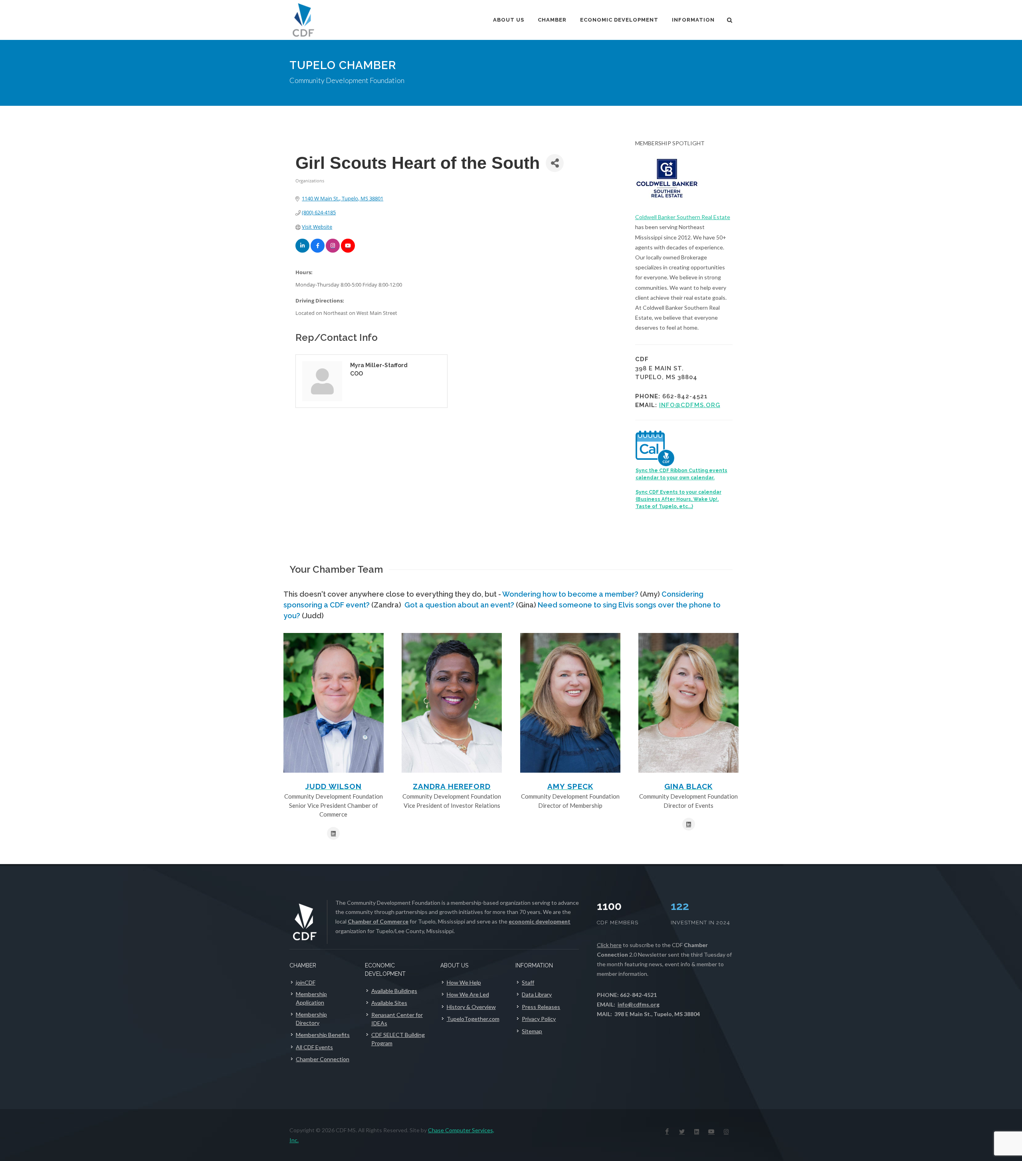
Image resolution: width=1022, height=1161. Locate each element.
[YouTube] (711, 1131)
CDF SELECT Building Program (398, 1038)
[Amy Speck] (570, 703)
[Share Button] (555, 163)
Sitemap (532, 1031)
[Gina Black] (688, 703)
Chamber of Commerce (378, 921)
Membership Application (311, 998)
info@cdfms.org (689, 405)
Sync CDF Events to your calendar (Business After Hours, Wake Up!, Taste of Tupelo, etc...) (678, 499)
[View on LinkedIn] (302, 250)
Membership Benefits (323, 1034)
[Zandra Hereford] (452, 703)
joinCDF (305, 982)
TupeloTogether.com (473, 1018)
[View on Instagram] (333, 250)
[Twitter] (681, 1131)
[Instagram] (726, 1131)
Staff (528, 982)
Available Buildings (394, 990)
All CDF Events (314, 1047)
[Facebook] (667, 1131)
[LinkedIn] (696, 1131)
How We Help (464, 982)
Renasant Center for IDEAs (397, 1019)
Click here (609, 944)
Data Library (537, 994)
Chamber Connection (322, 1059)
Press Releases (541, 1006)
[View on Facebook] (318, 250)
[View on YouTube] (348, 250)
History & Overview (471, 1006)
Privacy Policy (539, 1018)
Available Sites (389, 1002)
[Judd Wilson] (333, 703)
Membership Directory (311, 1018)
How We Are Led (468, 994)
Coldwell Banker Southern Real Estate (682, 217)
